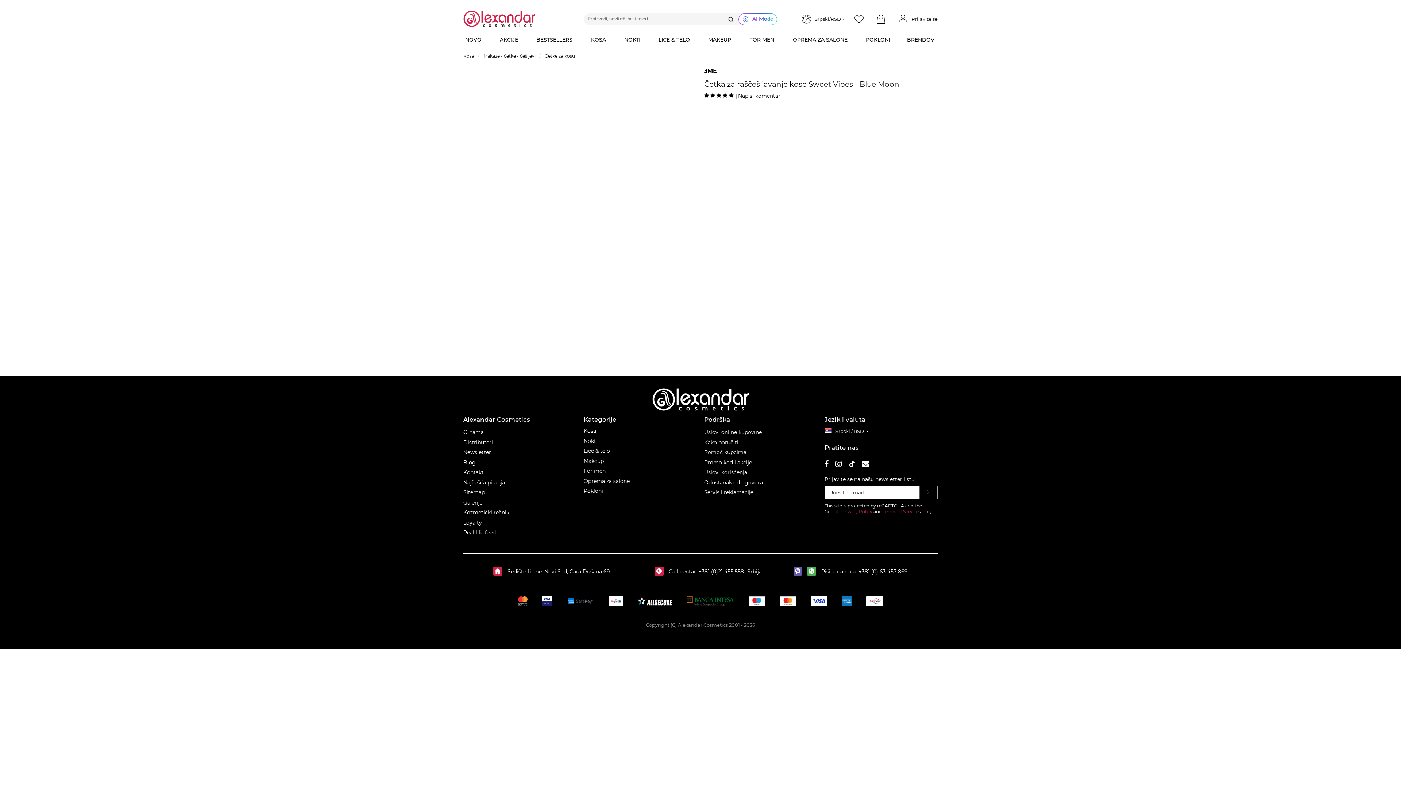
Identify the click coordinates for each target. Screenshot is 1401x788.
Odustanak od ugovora (733, 482)
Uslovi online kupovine (733, 432)
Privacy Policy (856, 511)
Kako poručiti (721, 442)
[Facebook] (827, 464)
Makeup (594, 461)
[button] (880, 19)
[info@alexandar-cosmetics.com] (865, 464)
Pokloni (593, 491)
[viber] (800, 571)
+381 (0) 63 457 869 (883, 571)
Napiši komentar (759, 96)
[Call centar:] (661, 571)
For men (595, 471)
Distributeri (478, 442)
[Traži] (731, 19)
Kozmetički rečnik (486, 512)
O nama (473, 432)
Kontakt (473, 472)
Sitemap (474, 492)
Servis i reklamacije (728, 492)
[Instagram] (838, 464)
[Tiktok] (852, 464)
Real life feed (479, 532)
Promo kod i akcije (728, 462)
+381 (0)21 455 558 (720, 571)
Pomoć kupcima (725, 452)
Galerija (473, 502)
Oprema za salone (607, 481)
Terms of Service (901, 511)
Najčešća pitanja (484, 482)
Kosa (590, 431)
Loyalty (472, 522)
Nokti (591, 441)
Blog (469, 462)
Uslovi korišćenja (725, 472)
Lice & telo (597, 451)
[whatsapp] (813, 571)
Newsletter (477, 452)
